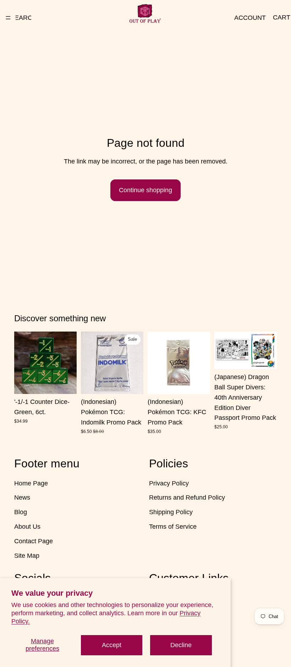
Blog (20, 512)
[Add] (65, 383)
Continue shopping (145, 190)
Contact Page (33, 540)
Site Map (26, 555)
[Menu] (8, 18)
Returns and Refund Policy (187, 497)
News (22, 497)
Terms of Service (173, 526)
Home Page (31, 483)
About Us (27, 526)
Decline (181, 645)
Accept (111, 645)
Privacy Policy (169, 483)
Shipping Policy (171, 512)
